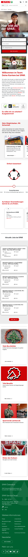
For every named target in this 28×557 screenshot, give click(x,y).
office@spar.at (8, 504)
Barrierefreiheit (18, 521)
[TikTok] (17, 551)
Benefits (20, 92)
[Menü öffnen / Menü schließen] (26, 2)
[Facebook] (3, 551)
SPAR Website (4, 9)
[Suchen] (25, 5)
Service (6, 507)
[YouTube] (10, 551)
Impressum (4, 526)
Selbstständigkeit (10, 155)
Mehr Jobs (13, 319)
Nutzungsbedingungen (20, 526)
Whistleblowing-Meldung (6, 529)
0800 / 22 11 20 (7, 499)
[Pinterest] (14, 551)
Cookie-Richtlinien (19, 528)
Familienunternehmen (18, 87)
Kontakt (4, 523)
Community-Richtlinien (20, 532)
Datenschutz (18, 523)
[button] (14, 62)
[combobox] (5, 5)
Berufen (14, 95)
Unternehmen (18, 519)
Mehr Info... (9, 218)
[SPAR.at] (7, 2)
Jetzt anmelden (7, 541)
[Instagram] (7, 551)
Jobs (5, 509)
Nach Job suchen (14, 51)
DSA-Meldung (5, 532)
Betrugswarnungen (6, 521)
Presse (3, 519)
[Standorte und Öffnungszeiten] (23, 2)
